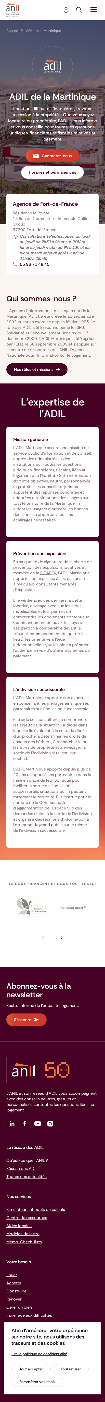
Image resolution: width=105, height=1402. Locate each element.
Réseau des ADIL (21, 1168)
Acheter (13, 1283)
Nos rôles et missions (34, 369)
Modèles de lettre (23, 1233)
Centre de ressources (26, 1217)
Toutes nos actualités (26, 1176)
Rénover (14, 1299)
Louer (11, 1274)
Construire (16, 1291)
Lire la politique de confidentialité (39, 1353)
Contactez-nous (57, 155)
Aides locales (19, 1225)
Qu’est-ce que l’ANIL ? (27, 1160)
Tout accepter (31, 1369)
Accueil (12, 30)
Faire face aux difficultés (29, 1315)
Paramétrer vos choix (37, 1381)
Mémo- (24, 1242)
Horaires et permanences (52, 172)
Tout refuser (71, 1369)
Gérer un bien (19, 1307)
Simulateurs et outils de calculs (35, 1209)
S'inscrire (22, 1019)
